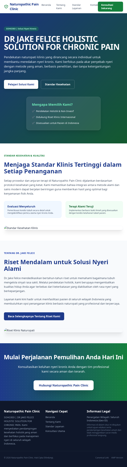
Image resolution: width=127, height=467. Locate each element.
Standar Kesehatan (57, 84)
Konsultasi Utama (55, 431)
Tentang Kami (60, 6)
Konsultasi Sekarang (107, 6)
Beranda (46, 4)
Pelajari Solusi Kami (21, 84)
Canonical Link (102, 457)
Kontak (94, 4)
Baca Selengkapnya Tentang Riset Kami (34, 316)
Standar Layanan (76, 6)
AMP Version (117, 457)
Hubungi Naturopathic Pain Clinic (63, 385)
